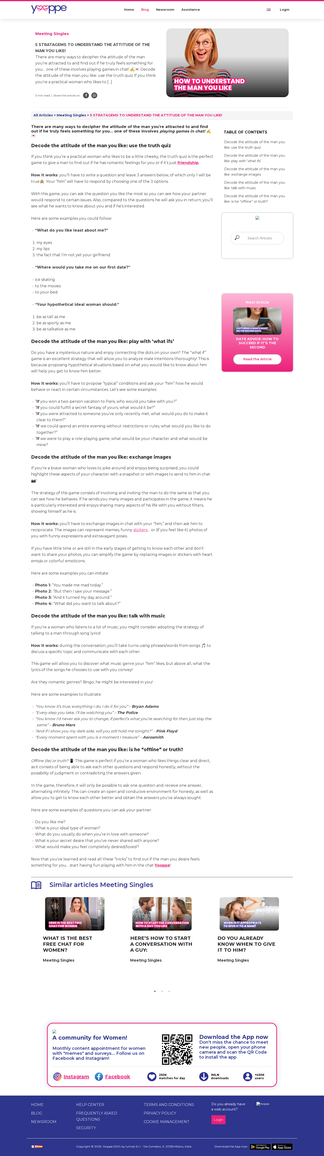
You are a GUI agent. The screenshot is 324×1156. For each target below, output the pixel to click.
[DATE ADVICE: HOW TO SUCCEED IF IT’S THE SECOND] (257, 321)
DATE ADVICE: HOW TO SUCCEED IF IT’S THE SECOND (257, 343)
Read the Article (257, 359)
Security (86, 1128)
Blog (145, 9)
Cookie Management (167, 1121)
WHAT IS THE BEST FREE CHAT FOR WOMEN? (67, 944)
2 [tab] (162, 991)
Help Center (90, 1104)
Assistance (190, 9)
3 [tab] (169, 991)
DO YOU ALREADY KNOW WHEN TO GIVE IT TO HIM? (246, 944)
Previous (27, 940)
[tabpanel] (74, 932)
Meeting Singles (52, 34)
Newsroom (165, 9)
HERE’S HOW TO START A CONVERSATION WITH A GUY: (161, 944)
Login (284, 9)
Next (296, 940)
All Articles (43, 115)
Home (129, 9)
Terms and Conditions (169, 1104)
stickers (140, 530)
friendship (188, 162)
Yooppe (162, 865)
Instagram (76, 1076)
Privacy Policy (160, 1113)
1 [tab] (155, 991)
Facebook (117, 1076)
